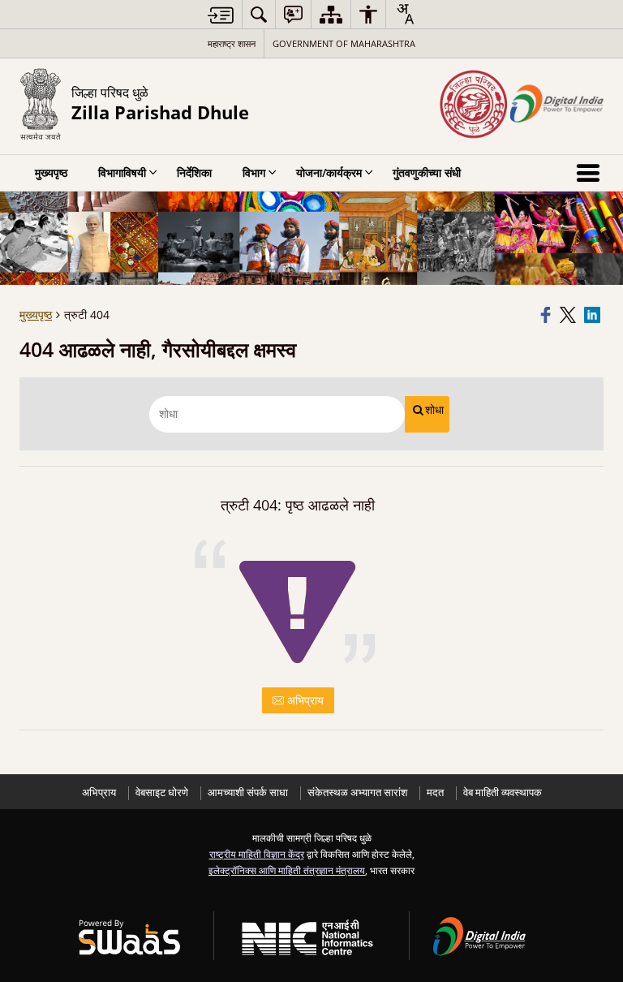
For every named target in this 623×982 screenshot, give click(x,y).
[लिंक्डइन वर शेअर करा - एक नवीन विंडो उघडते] (594, 315)
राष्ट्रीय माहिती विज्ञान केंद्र (256, 853)
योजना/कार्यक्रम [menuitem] (329, 172)
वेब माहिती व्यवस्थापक (502, 792)
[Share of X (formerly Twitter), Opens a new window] (569, 315)
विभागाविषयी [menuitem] (122, 172)
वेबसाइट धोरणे (161, 792)
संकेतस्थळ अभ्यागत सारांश (357, 792)
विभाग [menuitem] (254, 172)
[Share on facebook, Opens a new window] (547, 315)
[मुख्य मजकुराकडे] (221, 15)
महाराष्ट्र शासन (232, 43)
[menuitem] (259, 14)
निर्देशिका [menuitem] (194, 172)
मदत (435, 792)
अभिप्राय (304, 700)
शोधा (434, 409)
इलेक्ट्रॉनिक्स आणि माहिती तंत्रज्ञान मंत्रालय (286, 870)
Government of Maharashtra (344, 43)
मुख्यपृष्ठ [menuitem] (51, 172)
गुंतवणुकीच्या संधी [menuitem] (427, 172)
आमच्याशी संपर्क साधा (248, 792)
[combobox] (404, 14)
